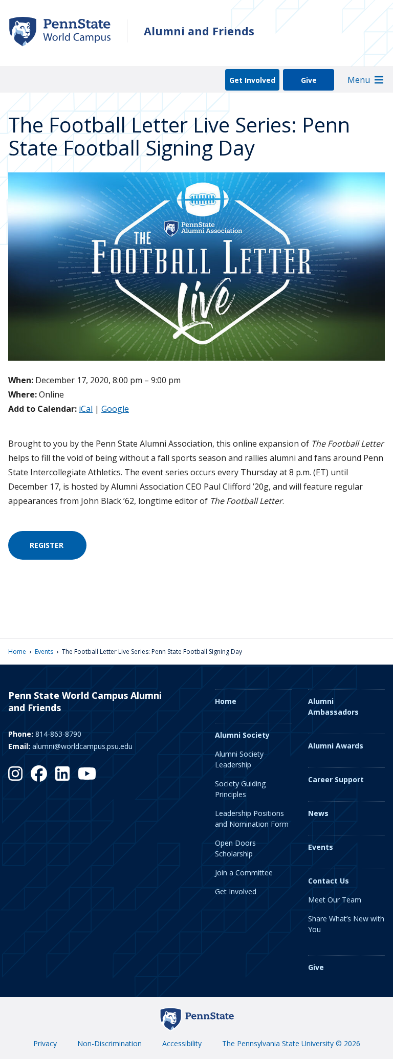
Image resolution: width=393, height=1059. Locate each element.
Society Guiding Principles (240, 789)
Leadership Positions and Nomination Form (252, 818)
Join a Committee (244, 872)
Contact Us (328, 881)
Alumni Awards (335, 746)
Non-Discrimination (109, 1043)
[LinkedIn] (62, 773)
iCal (86, 408)
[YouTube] (87, 773)
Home (17, 651)
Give (309, 80)
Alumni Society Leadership (239, 759)
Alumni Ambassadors (333, 706)
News (318, 813)
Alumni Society (242, 735)
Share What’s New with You (346, 924)
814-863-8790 (58, 734)
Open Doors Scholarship (235, 848)
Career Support (336, 779)
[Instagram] (15, 773)
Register (48, 545)
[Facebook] (39, 773)
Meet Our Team (334, 899)
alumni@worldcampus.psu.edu (82, 746)
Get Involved (252, 80)
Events (44, 651)
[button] (358, 80)
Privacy (45, 1043)
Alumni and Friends (199, 31)
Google (115, 408)
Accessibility (182, 1043)
